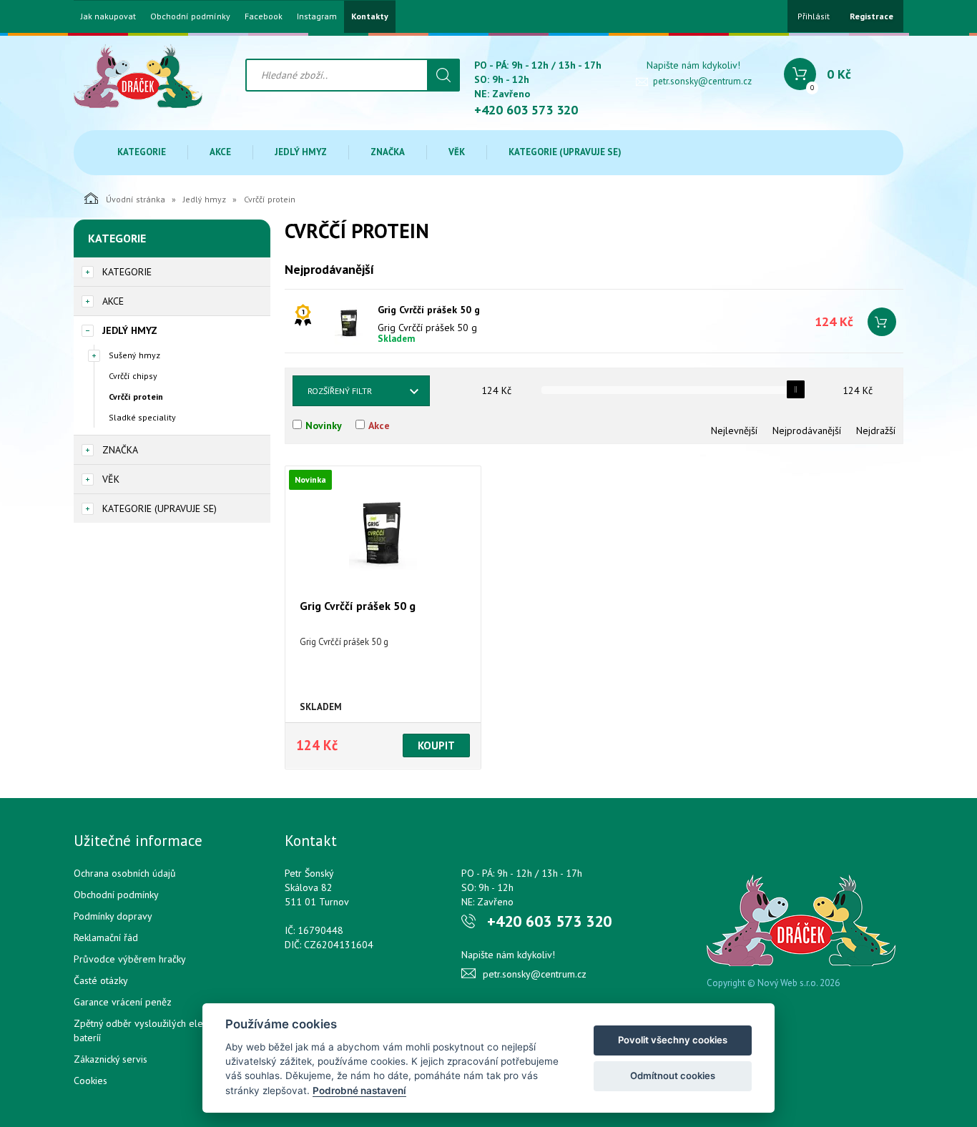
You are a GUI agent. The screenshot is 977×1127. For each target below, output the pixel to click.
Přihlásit (813, 16)
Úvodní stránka (135, 199)
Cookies (90, 1080)
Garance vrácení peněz (123, 1001)
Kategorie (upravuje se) (565, 152)
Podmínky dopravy (113, 916)
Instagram (317, 16)
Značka (387, 152)
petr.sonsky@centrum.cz (702, 81)
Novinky (323, 425)
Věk (456, 152)
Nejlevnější (734, 430)
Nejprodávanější (806, 430)
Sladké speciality (142, 417)
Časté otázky (101, 980)
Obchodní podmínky (190, 16)
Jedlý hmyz (301, 152)
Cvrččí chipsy (133, 375)
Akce (220, 152)
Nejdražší (875, 430)
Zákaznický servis (110, 1059)
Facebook (264, 16)
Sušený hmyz (134, 355)
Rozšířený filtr (340, 390)
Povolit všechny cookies (672, 1039)
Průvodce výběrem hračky (130, 959)
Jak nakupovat (108, 16)
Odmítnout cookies (672, 1075)
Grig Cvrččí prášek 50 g (429, 309)
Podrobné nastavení (359, 1090)
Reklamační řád (106, 937)
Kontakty (369, 16)
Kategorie (141, 152)
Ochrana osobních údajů (125, 873)
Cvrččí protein (136, 396)
